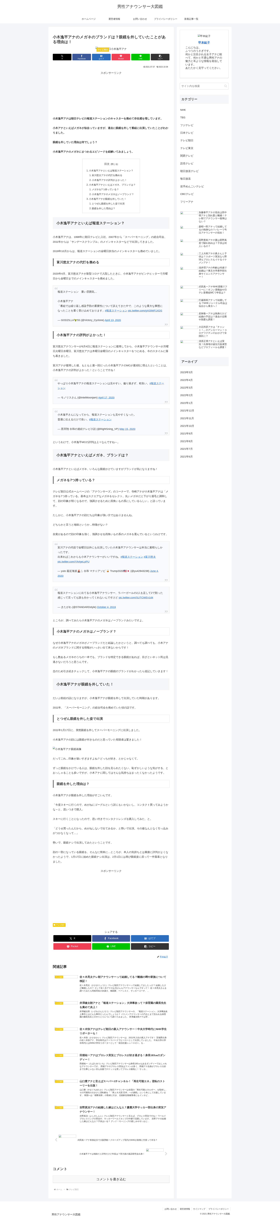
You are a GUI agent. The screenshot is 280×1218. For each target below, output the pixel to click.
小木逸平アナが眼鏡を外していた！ (107, 199)
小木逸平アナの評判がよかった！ (109, 180)
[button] (160, 57)
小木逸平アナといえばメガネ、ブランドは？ (112, 184)
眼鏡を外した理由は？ (103, 208)
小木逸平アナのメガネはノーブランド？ (113, 194)
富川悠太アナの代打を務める (107, 175)
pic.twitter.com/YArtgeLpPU (73, 561)
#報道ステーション (116, 310)
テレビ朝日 (60, 925)
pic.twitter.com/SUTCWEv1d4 (136, 597)
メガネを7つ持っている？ (105, 189)
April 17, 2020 (106, 397)
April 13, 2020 (113, 320)
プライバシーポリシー (218, 1209)
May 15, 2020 (127, 429)
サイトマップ (199, 1209)
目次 (107, 163)
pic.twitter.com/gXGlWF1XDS (145, 310)
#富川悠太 (150, 556)
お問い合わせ (170, 1209)
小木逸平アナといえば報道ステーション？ (111, 170)
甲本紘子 (204, 42)
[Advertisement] (111, 95)
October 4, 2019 (106, 607)
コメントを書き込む (111, 1179)
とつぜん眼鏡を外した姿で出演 (108, 203)
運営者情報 (185, 1209)
